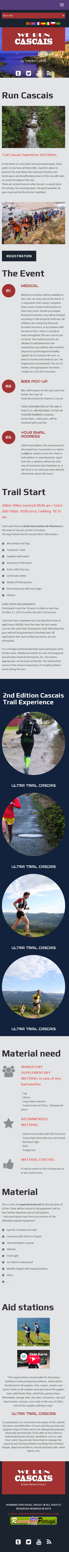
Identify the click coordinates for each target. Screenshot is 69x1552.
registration (19, 256)
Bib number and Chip (18, 543)
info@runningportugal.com (39, 1513)
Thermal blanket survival (20, 1242)
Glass (10, 1275)
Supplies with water (18, 556)
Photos (11, 595)
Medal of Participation (19, 582)
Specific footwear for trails (22, 1229)
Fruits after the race (18, 569)
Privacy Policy (37, 1484)
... (8, 1281)
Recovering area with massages (24, 588)
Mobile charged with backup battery (27, 1268)
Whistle (11, 1249)
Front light (13, 1255)
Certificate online (16, 575)
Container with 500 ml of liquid (24, 1236)
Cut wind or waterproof (20, 1262)
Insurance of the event (19, 562)
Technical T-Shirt (16, 550)
